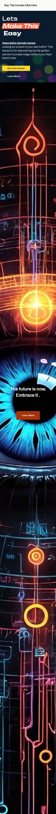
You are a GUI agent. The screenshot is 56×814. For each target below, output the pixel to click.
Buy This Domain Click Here (20, 5)
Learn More (13, 76)
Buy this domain (16, 68)
